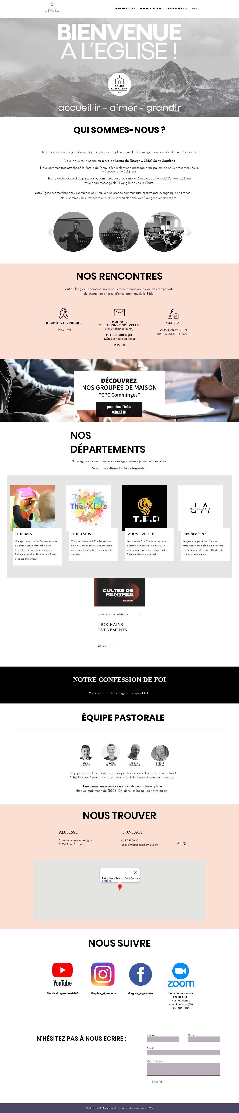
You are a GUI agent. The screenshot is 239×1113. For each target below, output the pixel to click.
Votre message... (156, 1061)
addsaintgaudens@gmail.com (140, 844)
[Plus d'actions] (140, 614)
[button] (73, 232)
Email (150, 1048)
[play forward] (188, 232)
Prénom (151, 1035)
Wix (151, 1107)
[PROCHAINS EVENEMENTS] (119, 592)
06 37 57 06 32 (129, 840)
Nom (191, 1035)
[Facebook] (178, 844)
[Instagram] (184, 844)
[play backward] (50, 232)
